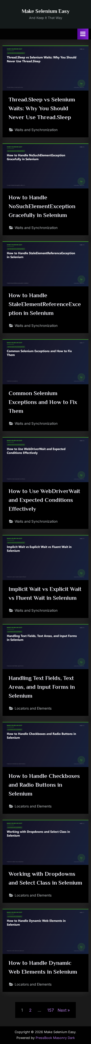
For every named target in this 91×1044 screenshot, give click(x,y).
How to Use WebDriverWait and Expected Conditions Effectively (44, 500)
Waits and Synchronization (36, 130)
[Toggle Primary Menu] (82, 34)
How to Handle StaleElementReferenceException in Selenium (45, 304)
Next (62, 1010)
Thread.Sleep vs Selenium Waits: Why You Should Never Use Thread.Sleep (42, 108)
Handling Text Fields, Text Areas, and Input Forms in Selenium (42, 687)
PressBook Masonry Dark (55, 1038)
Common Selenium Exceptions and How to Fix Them (43, 402)
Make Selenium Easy (46, 11)
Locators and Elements (33, 708)
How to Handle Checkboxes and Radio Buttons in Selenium (44, 785)
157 (50, 1010)
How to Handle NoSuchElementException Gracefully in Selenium (42, 206)
